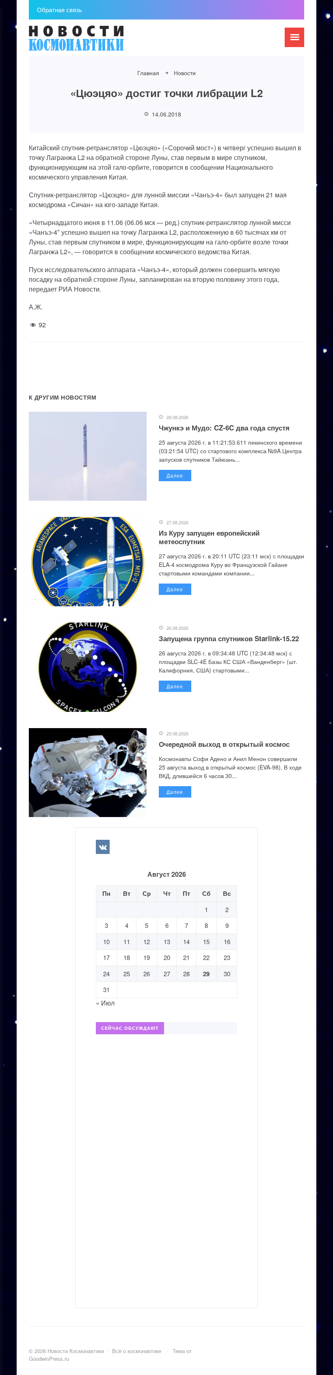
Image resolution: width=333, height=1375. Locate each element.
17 (106, 957)
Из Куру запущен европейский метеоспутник (209, 537)
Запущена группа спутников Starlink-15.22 (229, 638)
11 (126, 941)
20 (167, 957)
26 (146, 973)
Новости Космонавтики (90, 42)
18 (126, 957)
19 (146, 957)
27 (167, 973)
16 (227, 941)
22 (206, 957)
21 (186, 957)
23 (227, 957)
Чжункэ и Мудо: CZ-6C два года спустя (224, 427)
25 (126, 973)
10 (106, 941)
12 (146, 941)
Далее (174, 475)
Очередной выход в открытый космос (224, 744)
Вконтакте (103, 847)
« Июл (105, 1002)
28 (186, 973)
